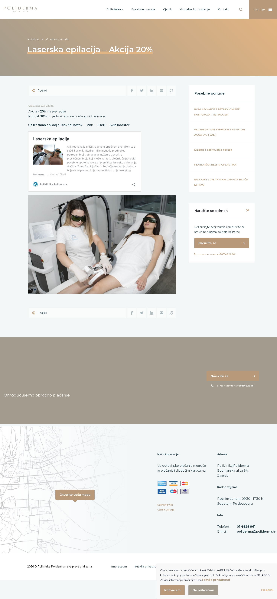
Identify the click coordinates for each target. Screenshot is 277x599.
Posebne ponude (57, 39)
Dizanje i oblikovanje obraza (213, 149)
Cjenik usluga (165, 509)
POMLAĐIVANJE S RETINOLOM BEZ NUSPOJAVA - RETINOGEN (217, 112)
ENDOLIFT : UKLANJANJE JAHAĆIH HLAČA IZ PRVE (221, 182)
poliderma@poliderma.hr (256, 531)
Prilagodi (267, 590)
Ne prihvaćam (203, 590)
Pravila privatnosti (147, 566)
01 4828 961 (246, 526)
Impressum (119, 566)
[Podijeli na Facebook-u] (131, 90)
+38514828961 (227, 254)
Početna (33, 39)
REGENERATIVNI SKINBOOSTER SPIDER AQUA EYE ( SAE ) (219, 132)
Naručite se (207, 243)
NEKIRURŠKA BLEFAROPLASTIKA (215, 164)
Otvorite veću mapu (75, 495)
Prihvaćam (172, 590)
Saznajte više (165, 504)
